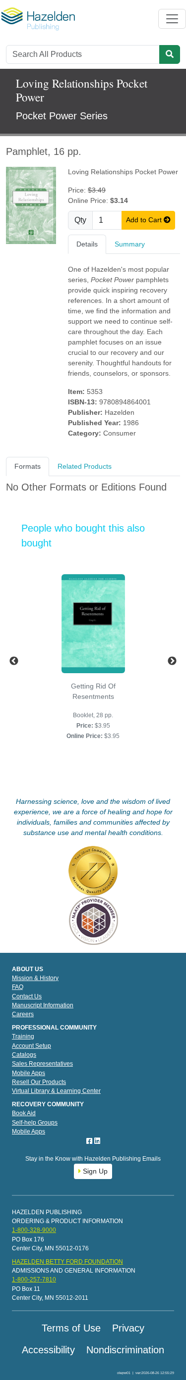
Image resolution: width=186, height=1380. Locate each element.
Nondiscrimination (125, 1349)
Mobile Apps (28, 1073)
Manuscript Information (42, 1005)
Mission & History (35, 978)
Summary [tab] (130, 244)
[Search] (169, 54)
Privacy (128, 1328)
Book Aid (24, 1113)
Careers (23, 1014)
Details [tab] (87, 244)
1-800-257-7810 (34, 1279)
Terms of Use (71, 1328)
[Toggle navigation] (172, 19)
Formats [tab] (27, 466)
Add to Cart (145, 220)
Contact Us (27, 996)
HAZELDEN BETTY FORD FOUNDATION (67, 1261)
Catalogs (24, 1054)
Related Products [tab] (85, 466)
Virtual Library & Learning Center (56, 1090)
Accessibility (48, 1349)
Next (172, 661)
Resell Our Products (39, 1082)
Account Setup (31, 1045)
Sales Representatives (42, 1063)
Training (23, 1036)
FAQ (17, 987)
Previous (14, 661)
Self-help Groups (35, 1122)
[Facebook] (90, 1141)
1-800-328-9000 (34, 1230)
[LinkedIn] (97, 1141)
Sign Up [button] (94, 1171)
